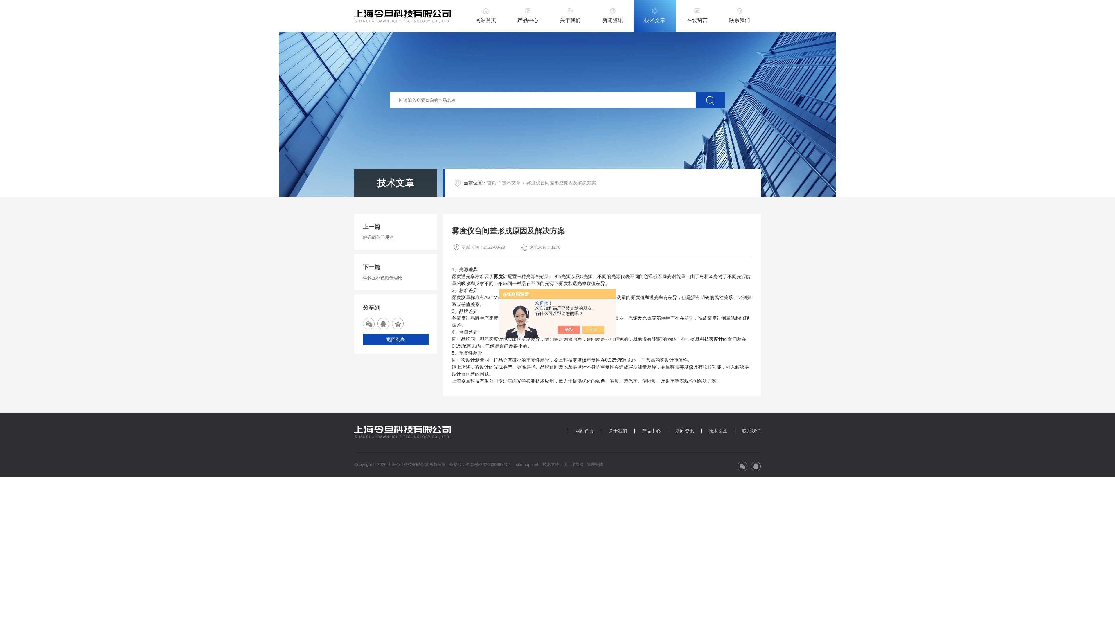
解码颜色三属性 (378, 237)
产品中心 (527, 20)
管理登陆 (595, 464)
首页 (491, 182)
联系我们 (739, 20)
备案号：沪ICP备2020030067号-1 (480, 464)
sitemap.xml (527, 464)
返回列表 (395, 339)
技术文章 (654, 20)
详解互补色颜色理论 (382, 277)
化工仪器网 (573, 464)
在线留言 (697, 20)
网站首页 (485, 20)
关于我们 (570, 20)
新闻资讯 (612, 20)
